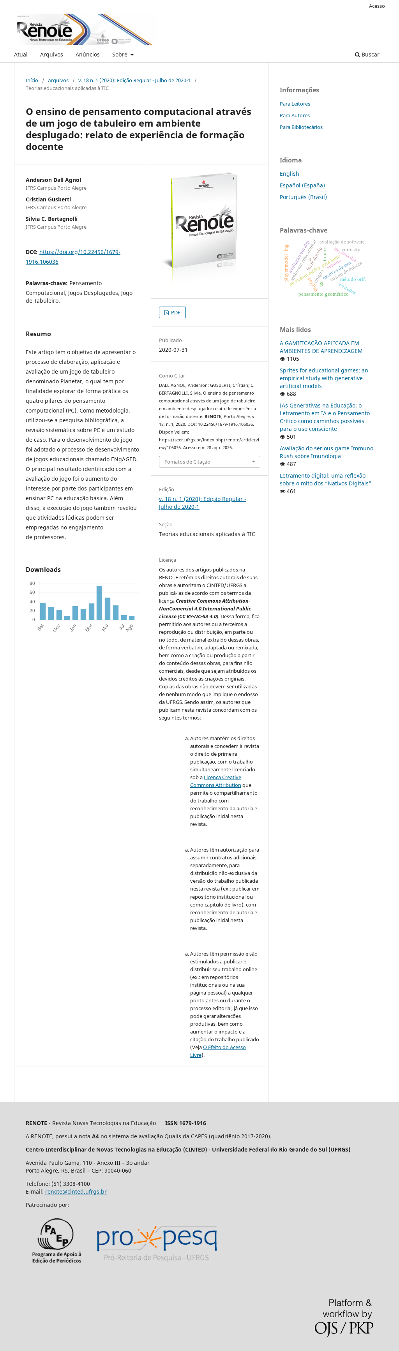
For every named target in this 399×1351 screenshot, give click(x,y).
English (289, 173)
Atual (21, 54)
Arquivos (51, 54)
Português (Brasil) (303, 197)
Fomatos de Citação (187, 461)
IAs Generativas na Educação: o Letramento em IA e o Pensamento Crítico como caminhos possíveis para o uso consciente (325, 417)
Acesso (377, 5)
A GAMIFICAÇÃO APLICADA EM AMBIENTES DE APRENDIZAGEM (321, 347)
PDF (175, 312)
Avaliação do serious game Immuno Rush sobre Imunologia (326, 452)
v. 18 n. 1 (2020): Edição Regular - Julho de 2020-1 (134, 80)
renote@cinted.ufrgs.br (76, 1191)
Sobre (120, 54)
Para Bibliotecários (301, 127)
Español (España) (302, 185)
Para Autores (295, 115)
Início (32, 80)
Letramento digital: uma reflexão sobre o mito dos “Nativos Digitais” (325, 479)
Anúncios (88, 54)
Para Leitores (295, 103)
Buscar (370, 54)
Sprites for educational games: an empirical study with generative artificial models (324, 378)
